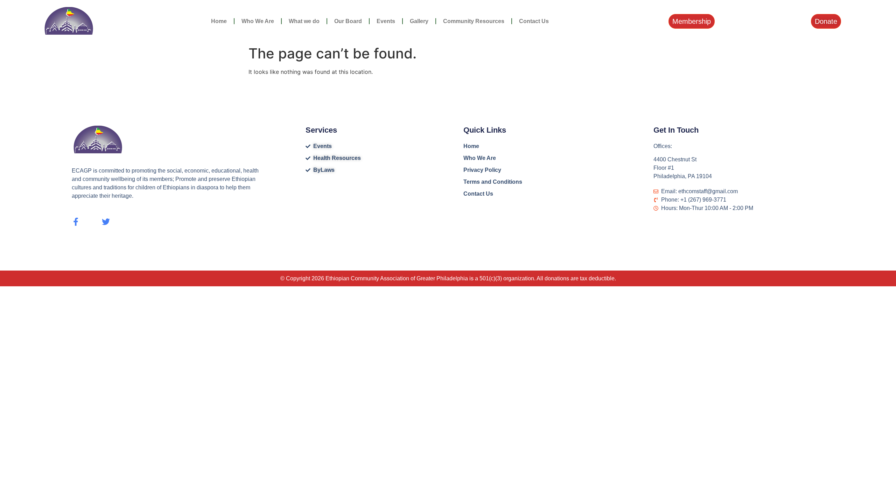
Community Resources (473, 21)
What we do (304, 21)
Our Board (348, 21)
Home (219, 21)
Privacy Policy (482, 170)
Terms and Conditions (492, 182)
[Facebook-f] (76, 222)
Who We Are (257, 21)
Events (386, 21)
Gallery (419, 21)
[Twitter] (106, 222)
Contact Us (534, 21)
